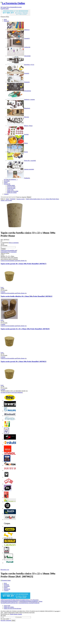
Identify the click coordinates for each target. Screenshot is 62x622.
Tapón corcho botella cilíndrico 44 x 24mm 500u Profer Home (26, 296)
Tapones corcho (20, 199)
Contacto (6, 194)
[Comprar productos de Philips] (10, 411)
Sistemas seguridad (29, 602)
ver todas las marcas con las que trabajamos (12, 392)
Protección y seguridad (18, 602)
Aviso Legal (10, 189)
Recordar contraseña (6, 620)
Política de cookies (12, 192)
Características (4, 252)
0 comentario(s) (5, 242)
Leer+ (2, 287)
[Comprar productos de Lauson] (10, 546)
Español (3, 8)
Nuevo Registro (11, 7)
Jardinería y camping (18, 601)
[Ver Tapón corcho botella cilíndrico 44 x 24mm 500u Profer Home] (9, 318)
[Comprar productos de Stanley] (10, 531)
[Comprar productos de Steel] (7, 451)
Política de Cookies (9, 607)
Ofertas (6, 182)
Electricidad (21, 600)
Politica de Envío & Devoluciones (12, 608)
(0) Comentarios (12, 252)
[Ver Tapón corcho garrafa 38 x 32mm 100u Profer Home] (9, 286)
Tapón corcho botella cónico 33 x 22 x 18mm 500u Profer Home (42, 199)
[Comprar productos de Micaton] (10, 465)
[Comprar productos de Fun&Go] (7, 508)
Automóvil (9, 600)
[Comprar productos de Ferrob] (10, 563)
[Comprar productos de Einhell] (10, 415)
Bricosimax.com (5, 569)
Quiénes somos (11, 185)
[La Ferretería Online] (13, 3)
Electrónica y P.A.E (29, 600)
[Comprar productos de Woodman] (8, 559)
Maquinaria (26, 601)
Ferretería (12, 199)
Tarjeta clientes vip (21, 260)
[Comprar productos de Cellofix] (10, 519)
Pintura (7, 602)
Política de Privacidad (12, 191)
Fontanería (3, 601)
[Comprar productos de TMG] (6, 433)
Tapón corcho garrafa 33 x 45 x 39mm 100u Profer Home (25, 329)
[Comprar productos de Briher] (10, 470)
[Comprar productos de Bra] (6, 477)
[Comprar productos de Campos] (7, 526)
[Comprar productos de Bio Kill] (7, 426)
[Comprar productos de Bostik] (10, 513)
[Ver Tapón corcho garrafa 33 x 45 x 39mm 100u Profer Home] (9, 351)
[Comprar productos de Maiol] (10, 454)
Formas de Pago (11, 186)
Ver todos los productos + (11, 179)
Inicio (5, 19)
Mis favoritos (18, 7)
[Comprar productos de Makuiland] (6, 553)
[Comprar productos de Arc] (6, 497)
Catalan (7, 8)
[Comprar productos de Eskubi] (10, 444)
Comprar (3, 291)
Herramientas (9, 601)
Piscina (10, 602)
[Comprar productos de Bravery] (10, 406)
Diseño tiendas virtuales (16, 614)
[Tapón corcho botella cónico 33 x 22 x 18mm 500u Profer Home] (15, 229)
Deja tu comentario (14, 242)
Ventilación (36, 602)
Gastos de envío (11, 188)
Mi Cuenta (3, 7)
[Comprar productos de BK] (7, 490)
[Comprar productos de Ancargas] (10, 501)
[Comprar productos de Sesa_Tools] (10, 439)
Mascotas (31, 601)
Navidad (3, 602)
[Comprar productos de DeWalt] (10, 542)
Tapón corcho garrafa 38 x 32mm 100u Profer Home (23, 264)
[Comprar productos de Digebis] (10, 420)
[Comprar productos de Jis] (9, 484)
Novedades (7, 181)
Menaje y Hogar (38, 601)
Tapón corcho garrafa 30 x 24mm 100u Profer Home (23, 361)
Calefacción (15, 600)
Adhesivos (3, 600)
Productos (6, 21)
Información (7, 184)
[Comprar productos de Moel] (10, 400)
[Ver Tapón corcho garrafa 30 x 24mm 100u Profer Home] (9, 383)
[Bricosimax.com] (6, 580)
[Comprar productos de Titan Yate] (7, 461)
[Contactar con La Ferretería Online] (15, 15)
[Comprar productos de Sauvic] (8, 538)
